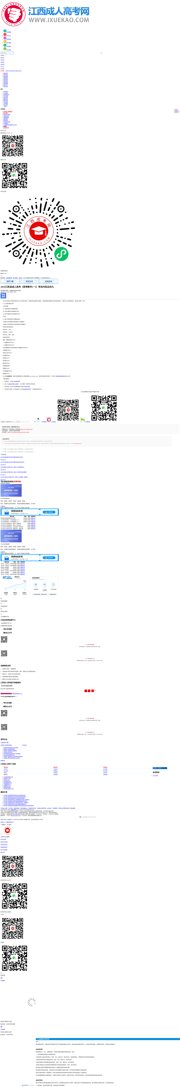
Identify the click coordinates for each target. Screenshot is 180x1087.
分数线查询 (6, 117)
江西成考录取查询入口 (6, 693)
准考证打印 (6, 116)
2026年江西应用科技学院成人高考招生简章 (14, 795)
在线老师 (17, 381)
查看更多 (3, 760)
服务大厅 (5, 85)
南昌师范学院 (7, 787)
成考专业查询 (6, 114)
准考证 (5, 772)
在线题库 (2, 62)
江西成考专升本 (32, 808)
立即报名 (3, 506)
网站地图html (24, 808)
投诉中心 (3, 822)
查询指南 (105, 774)
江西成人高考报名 (7, 111)
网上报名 (5, 86)
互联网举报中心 (10, 822)
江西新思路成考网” (60, 376)
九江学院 (155, 775)
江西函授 (55, 808)
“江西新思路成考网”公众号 (10, 124)
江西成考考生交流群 (13, 384)
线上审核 (105, 770)
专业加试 (56, 769)
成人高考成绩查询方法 (9, 755)
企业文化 (49, 808)
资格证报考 (176, 112)
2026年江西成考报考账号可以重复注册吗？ (14, 798)
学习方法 (2, 66)
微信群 (5, 126)
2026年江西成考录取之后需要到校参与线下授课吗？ (16, 799)
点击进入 (24, 745)
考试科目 (6, 769)
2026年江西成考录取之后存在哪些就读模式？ (14, 804)
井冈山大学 (6, 780)
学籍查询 (5, 123)
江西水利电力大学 (8, 788)
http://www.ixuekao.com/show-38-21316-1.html (18, 432)
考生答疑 (2, 68)
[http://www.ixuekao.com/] (26, 429)
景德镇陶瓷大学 (7, 782)
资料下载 (27, 386)
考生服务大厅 (176, 110)
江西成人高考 (4, 808)
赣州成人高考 (13, 70)
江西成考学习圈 (4, 742)
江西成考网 (9, 277)
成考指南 (5, 82)
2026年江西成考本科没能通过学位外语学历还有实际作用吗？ (18, 805)
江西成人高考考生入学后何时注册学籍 (12, 756)
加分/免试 (6, 770)
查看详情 (33, 518)
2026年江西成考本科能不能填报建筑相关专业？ (15, 801)
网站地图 (73, 808)
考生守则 (105, 772)
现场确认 (56, 770)
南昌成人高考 (18, 70)
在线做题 (2, 64)
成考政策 (5, 77)
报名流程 (6, 767)
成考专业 (5, 80)
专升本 (20, 277)
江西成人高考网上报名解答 (10, 750)
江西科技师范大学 (8, 777)
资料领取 (5, 83)
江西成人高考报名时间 (63, 808)
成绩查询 (5, 119)
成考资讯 (5, 74)
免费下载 (2, 57)
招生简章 (5, 76)
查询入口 (6, 774)
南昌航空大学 (7, 785)
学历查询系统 (6, 122)
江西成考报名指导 (25, 389)
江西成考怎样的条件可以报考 (10, 747)
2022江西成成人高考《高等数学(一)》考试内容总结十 (20, 451)
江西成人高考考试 (7, 752)
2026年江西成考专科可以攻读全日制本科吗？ (14, 796)
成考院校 (5, 79)
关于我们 (10, 808)
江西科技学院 (7, 781)
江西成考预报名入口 (17, 693)
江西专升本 (7, 70)
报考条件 (105, 767)
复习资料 (2, 59)
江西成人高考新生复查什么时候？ (11, 758)
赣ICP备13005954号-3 (16, 815)
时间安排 (56, 772)
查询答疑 (56, 774)
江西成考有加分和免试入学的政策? (12, 753)
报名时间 (56, 767)
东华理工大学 (7, 778)
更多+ (5, 106)
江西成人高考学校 (41, 808)
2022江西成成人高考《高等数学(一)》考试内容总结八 (20, 449)
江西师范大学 (7, 784)
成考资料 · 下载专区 (157, 768)
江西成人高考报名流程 (6, 745)
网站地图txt (17, 808)
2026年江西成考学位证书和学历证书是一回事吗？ (16, 802)
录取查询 (5, 120)
